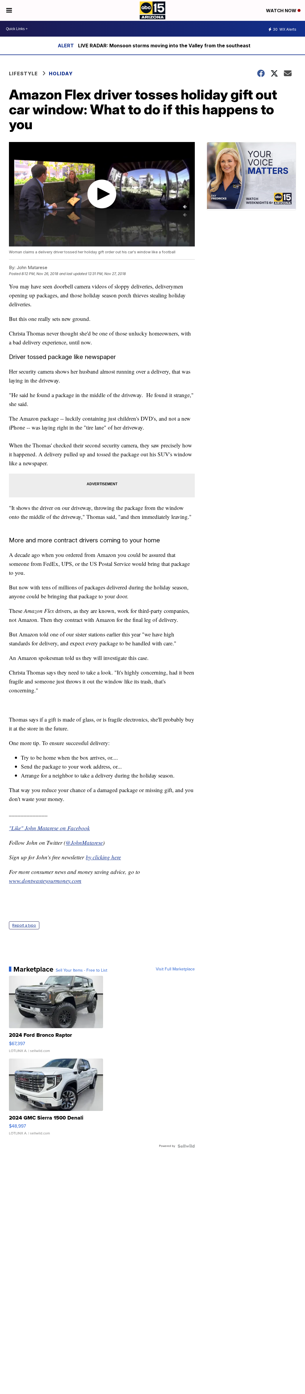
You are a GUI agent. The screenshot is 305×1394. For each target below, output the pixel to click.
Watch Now (282, 10)
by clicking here (103, 857)
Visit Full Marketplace (175, 969)
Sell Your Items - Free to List (81, 970)
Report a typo (24, 925)
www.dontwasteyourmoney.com (45, 880)
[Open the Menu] (9, 10)
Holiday (61, 74)
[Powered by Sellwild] (186, 1146)
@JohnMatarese (84, 842)
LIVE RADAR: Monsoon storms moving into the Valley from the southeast (164, 46)
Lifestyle (23, 74)
